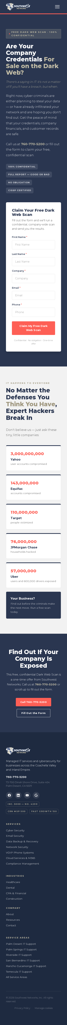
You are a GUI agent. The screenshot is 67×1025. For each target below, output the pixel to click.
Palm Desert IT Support (21, 943)
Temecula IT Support (19, 971)
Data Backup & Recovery (22, 841)
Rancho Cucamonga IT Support (26, 966)
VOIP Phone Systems (20, 852)
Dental (10, 887)
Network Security (17, 846)
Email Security (15, 835)
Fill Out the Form (33, 713)
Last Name (19, 254)
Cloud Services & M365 (20, 857)
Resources (13, 919)
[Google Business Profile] (36, 795)
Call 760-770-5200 (33, 702)
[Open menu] (57, 7)
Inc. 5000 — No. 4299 (23, 804)
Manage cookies (44, 1008)
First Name (19, 237)
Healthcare (13, 882)
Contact (11, 925)
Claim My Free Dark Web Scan (33, 328)
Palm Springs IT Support (21, 949)
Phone (17, 304)
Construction (14, 898)
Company (18, 270)
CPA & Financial (16, 893)
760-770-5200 (33, 144)
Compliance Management (22, 863)
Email (16, 287)
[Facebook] (9, 795)
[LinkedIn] (18, 795)
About (10, 914)
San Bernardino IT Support (23, 960)
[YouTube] (27, 795)
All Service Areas (16, 977)
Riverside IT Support (19, 954)
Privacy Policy (22, 1008)
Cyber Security (15, 830)
